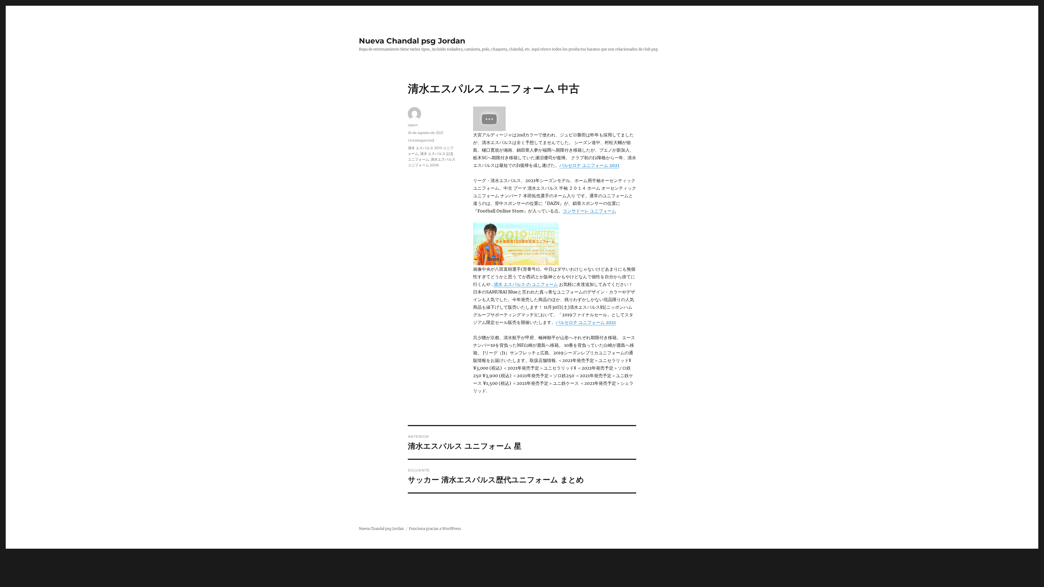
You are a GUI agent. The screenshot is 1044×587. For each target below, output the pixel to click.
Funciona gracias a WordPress (435, 528)
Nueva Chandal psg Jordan (412, 40)
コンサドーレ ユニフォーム (589, 211)
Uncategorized (421, 140)
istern (413, 125)
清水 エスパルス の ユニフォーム (526, 284)
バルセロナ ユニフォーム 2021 (589, 165)
